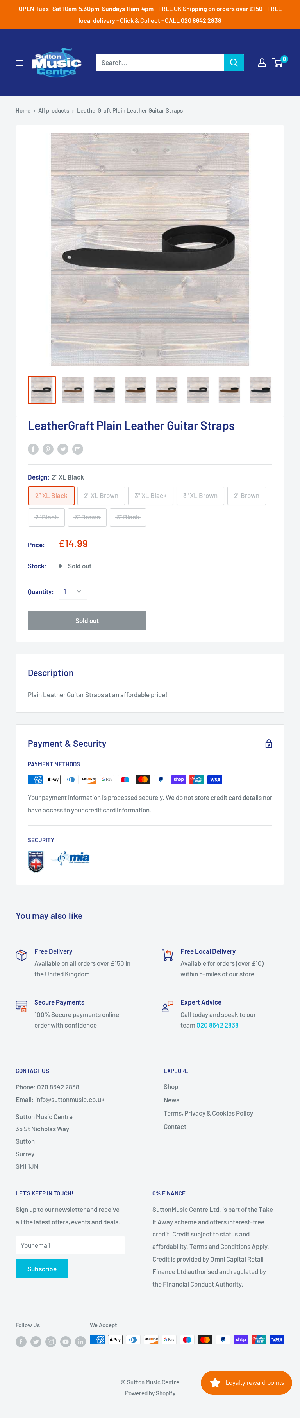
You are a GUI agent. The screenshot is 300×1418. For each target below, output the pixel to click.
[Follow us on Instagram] (50, 1341)
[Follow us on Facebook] (21, 1341)
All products (53, 110)
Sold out (87, 620)
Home (23, 110)
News (171, 1099)
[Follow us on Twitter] (35, 1341)
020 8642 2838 (217, 1025)
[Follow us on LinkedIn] (80, 1341)
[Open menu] (19, 63)
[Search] (234, 62)
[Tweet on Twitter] (62, 448)
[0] (278, 62)
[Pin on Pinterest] (48, 448)
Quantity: (41, 591)
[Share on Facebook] (33, 448)
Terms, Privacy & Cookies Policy (208, 1113)
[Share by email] (77, 448)
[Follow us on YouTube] (65, 1341)
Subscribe (42, 1268)
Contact (175, 1126)
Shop (171, 1086)
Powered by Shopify (150, 1392)
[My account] (262, 62)
